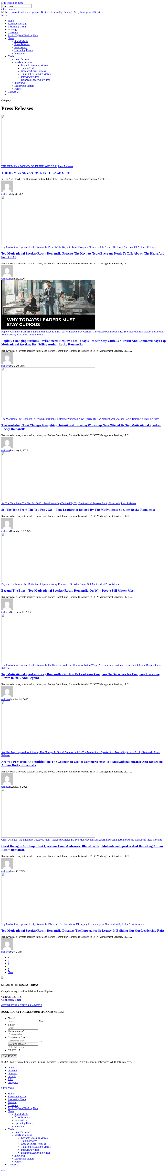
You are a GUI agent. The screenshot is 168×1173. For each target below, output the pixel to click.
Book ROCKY (9, 1056)
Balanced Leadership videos (35, 1152)
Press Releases (65, 166)
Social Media (21, 1114)
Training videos (29, 1140)
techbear (5, 194)
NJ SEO (3, 1170)
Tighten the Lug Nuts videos (36, 1146)
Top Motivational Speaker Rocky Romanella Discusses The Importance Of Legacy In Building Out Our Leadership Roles (82, 930)
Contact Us (14, 1164)
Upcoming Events (23, 1123)
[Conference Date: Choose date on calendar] (40, 1041)
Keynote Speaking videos (34, 1137)
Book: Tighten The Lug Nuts (23, 1108)
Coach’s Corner (22, 1132)
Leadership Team (17, 1099)
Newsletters (20, 1120)
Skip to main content (12, 2)
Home (11, 1093)
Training (12, 1102)
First (41, 1021)
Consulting (13, 1105)
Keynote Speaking (17, 1096)
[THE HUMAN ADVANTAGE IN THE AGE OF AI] (48, 163)
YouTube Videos (23, 1135)
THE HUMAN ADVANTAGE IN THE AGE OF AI (35, 172)
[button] (4, 15)
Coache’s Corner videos (33, 1143)
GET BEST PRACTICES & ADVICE (21, 1005)
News (11, 1111)
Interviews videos (30, 1149)
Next (10, 972)
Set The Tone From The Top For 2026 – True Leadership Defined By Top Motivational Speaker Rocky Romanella (78, 509)
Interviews (19, 1126)
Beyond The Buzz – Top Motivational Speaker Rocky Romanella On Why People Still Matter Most (67, 590)
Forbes (17, 1161)
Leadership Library (24, 1158)
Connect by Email (11, 999)
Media (11, 1129)
